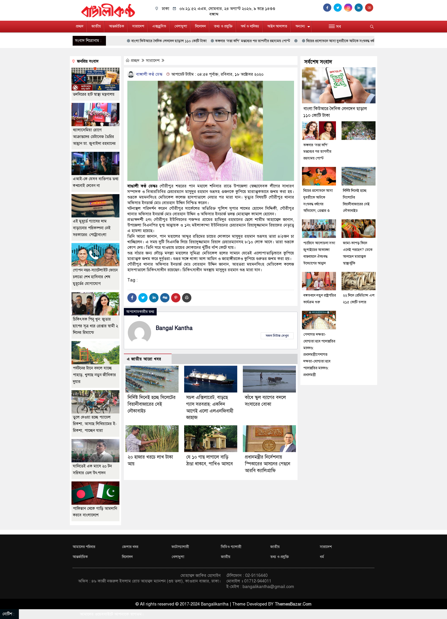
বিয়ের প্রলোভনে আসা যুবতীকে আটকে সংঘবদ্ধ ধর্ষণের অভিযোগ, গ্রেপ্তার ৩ (303, 41)
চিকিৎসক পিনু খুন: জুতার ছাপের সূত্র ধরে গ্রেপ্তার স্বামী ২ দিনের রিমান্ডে (95, 326)
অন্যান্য (300, 26)
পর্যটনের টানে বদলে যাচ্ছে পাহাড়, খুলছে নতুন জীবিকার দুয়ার (94, 375)
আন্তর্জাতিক (116, 26)
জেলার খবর (130, 547)
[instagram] (349, 7)
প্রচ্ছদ (79, 26)
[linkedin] (360, 7)
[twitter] (339, 7)
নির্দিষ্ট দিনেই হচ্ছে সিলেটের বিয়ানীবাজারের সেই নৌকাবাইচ (152, 404)
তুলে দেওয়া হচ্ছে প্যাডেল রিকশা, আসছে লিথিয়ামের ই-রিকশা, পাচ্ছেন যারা (95, 424)
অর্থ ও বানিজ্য (250, 26)
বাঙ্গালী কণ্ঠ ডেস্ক (149, 74)
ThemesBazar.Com (293, 604)
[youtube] (369, 7)
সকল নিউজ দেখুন (277, 336)
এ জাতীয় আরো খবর (144, 359)
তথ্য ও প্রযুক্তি (223, 26)
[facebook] (328, 7)
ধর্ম (322, 557)
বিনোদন (200, 26)
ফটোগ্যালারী (180, 547)
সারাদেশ (138, 26)
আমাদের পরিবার (84, 547)
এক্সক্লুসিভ (159, 26)
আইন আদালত (277, 26)
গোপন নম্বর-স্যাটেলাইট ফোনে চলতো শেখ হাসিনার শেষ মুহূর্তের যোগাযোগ (95, 277)
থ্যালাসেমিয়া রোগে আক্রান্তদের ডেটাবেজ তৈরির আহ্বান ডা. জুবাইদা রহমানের (94, 137)
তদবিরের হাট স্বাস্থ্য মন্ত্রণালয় (94, 94)
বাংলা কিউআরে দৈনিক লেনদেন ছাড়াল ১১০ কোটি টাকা (116, 41)
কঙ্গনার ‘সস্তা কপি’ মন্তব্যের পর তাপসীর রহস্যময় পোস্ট (199, 41)
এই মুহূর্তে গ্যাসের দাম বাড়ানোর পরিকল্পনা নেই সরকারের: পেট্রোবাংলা (92, 228)
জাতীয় (96, 26)
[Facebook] (132, 297)
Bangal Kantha (174, 328)
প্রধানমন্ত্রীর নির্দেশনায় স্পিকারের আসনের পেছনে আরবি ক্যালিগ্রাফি (267, 464)
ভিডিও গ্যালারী (231, 547)
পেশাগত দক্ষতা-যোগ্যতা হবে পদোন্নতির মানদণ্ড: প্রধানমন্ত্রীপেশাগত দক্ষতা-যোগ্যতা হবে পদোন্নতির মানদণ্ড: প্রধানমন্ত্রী (319, 354)
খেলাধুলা (180, 26)
